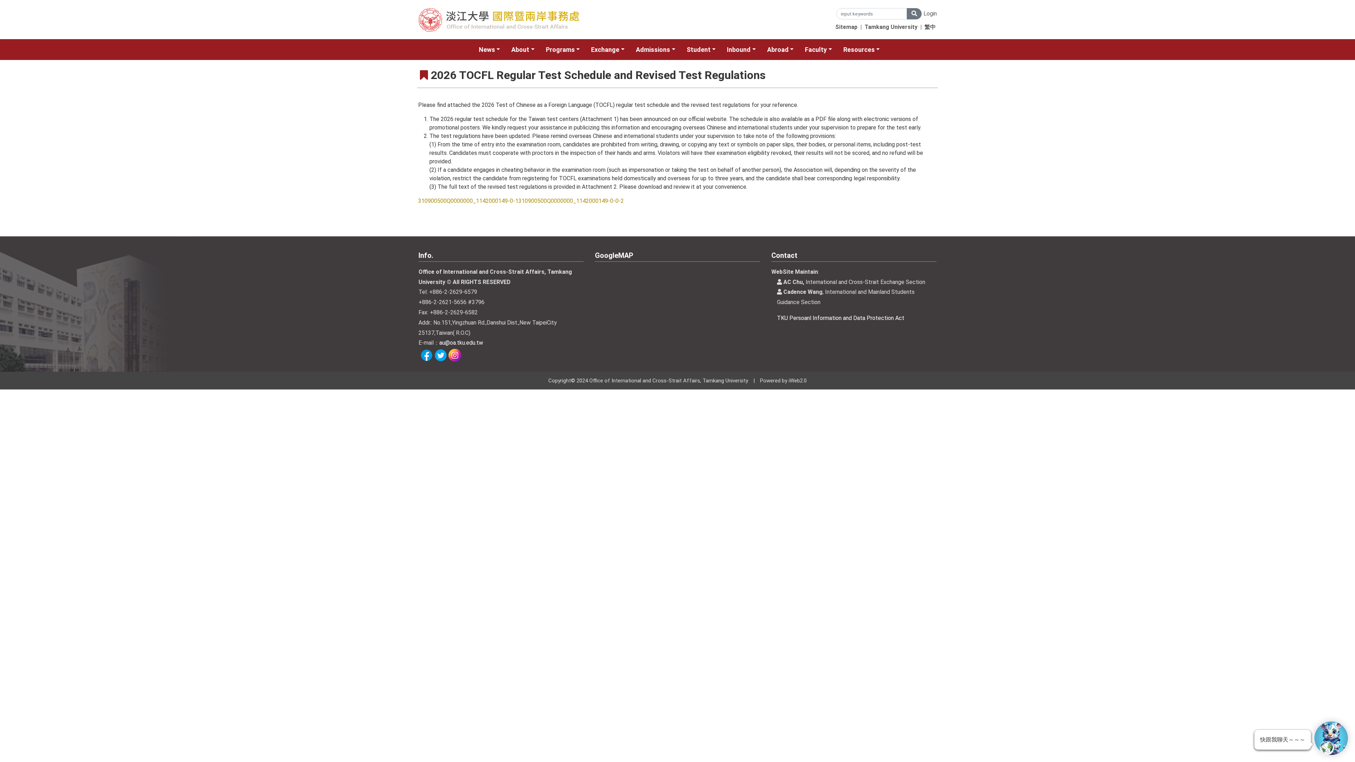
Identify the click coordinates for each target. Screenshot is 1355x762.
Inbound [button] (739, 49)
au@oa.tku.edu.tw (461, 342)
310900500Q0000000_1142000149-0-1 (468, 201)
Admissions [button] (653, 49)
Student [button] (699, 49)
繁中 (930, 27)
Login (930, 13)
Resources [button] (859, 49)
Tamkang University (891, 27)
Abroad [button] (778, 49)
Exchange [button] (605, 49)
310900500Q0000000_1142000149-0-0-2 (571, 201)
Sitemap (846, 27)
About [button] (520, 49)
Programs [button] (560, 49)
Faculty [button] (816, 49)
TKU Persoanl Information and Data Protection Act (840, 318)
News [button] (487, 49)
